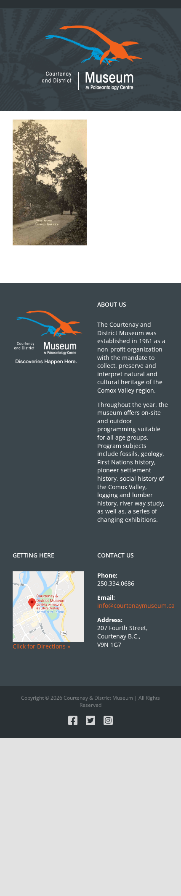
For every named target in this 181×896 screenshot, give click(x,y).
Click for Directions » (41, 646)
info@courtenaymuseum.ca (136, 605)
